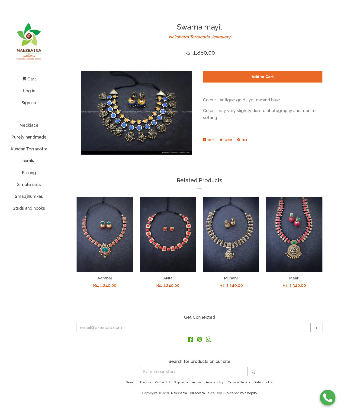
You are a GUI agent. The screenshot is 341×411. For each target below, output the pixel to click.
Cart (31, 78)
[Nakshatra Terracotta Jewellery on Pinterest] (200, 340)
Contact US (162, 382)
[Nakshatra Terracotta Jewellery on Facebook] (190, 340)
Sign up (29, 102)
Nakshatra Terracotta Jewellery (200, 36)
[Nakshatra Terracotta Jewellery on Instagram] (209, 340)
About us (145, 382)
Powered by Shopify (241, 393)
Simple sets (29, 184)
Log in (29, 90)
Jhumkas (29, 160)
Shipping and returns (187, 382)
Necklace (29, 125)
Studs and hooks (29, 208)
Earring (29, 172)
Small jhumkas (29, 196)
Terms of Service (239, 382)
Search (130, 382)
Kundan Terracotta (29, 148)
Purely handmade (29, 137)
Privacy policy (215, 382)
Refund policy (263, 382)
